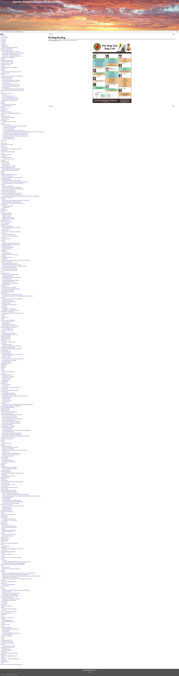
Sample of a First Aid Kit (7, 300)
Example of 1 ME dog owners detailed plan (11, 113)
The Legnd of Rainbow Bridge (8, 333)
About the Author (5, 37)
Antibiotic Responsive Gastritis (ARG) (9, 67)
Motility (3, 440)
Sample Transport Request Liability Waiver (11, 633)
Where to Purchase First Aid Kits (9, 301)
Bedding (3, 101)
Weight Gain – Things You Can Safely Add (10, 658)
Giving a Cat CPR (5, 164)
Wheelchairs (3, 660)
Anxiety (2, 70)
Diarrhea (3, 184)
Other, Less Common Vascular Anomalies (11, 593)
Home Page (3, 36)
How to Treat (5, 251)
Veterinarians (4, 651)
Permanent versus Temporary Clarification (11, 288)
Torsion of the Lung (5, 624)
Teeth (2, 616)
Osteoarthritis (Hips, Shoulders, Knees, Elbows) (12, 76)
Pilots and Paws (4, 516)
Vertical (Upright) (6, 284)
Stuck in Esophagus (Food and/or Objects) (10, 596)
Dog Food (3, 208)
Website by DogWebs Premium (89, 670)
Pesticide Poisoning (6, 507)
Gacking (3, 316)
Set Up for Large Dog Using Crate (9, 468)
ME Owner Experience (7, 650)
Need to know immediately (8, 117)
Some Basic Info (5, 207)
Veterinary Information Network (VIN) (9, 653)
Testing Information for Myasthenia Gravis (11, 453)
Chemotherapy (4, 147)
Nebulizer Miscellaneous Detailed (9, 467)
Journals (3, 368)
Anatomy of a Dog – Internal (7, 63)
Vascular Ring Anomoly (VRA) (7, 647)
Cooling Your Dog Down (6, 157)
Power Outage (4, 521)
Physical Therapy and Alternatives (8, 514)
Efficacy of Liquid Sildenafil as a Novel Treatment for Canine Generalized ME (18, 573)
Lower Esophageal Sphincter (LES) (8, 394)
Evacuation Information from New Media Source (12, 354)
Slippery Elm (4, 583)
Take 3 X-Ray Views (6, 83)
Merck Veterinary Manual (7, 413)
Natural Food (4, 463)
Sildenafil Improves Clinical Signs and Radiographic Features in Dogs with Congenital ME (21, 576)
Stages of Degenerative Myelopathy (10, 170)
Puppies (3, 533)
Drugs (2, 211)
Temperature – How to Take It (7, 617)
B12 (2, 91)
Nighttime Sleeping (5, 477)
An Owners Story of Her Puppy (8, 534)
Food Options (4, 306)
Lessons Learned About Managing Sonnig (11, 387)
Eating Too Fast (4, 230)
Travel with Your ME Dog (6, 636)
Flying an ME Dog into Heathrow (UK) (10, 628)
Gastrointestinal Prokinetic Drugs (9, 417)
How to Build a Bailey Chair (8, 96)
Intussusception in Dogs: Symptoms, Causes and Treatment (15, 181)
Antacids (3, 66)
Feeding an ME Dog (5, 273)
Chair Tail (4, 94)
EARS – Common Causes (6, 221)
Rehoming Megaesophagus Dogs (8, 551)
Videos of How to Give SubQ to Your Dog (11, 598)
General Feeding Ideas (7, 278)
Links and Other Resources (7, 497)
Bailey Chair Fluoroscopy (7, 176)
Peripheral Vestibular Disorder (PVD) (9, 490)
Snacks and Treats (5, 586)
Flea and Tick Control (5, 303)
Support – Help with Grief (6, 606)
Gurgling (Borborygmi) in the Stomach (9, 334)
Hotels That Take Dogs (6, 351)
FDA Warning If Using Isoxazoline (9, 304)
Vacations (3, 644)
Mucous (3, 441)
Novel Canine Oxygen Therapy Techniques (11, 80)
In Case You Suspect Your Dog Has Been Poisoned (12, 506)
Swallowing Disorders (6, 613)
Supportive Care (5, 451)
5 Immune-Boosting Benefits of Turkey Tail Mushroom (15, 126)
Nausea (2, 464)
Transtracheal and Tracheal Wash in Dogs (11, 84)
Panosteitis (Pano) (6, 384)
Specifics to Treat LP (6, 378)
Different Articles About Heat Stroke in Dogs (11, 346)
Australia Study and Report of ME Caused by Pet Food (12, 90)
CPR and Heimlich (5, 161)
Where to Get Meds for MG (8, 456)
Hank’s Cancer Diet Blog (8, 128)
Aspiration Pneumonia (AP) (7, 77)
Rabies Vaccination (5, 538)
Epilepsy (3, 240)
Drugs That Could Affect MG (8, 448)
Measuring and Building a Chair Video (10, 98)
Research (3, 558)
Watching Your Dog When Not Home (9, 656)
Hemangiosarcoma (6, 124)
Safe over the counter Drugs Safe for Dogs (11, 421)
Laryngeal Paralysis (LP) (6, 374)
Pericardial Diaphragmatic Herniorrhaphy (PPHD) (12, 183)
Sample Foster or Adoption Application (10, 54)
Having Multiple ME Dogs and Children (10, 280)
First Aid (3, 297)
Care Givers (3, 140)
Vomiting (3, 654)
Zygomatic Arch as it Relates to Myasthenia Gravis (11, 664)
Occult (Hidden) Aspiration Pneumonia (10, 81)
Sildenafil (3, 571)
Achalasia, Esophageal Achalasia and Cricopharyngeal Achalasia (15, 590)
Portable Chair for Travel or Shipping (10, 283)
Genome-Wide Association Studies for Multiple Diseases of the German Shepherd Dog (20, 196)
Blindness (3, 107)
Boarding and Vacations (6, 111)
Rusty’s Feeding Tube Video (8, 290)
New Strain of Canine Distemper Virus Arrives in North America (15, 200)
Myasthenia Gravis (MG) (6, 446)
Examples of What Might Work (9, 581)
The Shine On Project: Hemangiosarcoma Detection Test (15, 134)
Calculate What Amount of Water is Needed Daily (12, 358)
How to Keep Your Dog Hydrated (9, 360)
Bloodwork (3, 110)
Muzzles (3, 444)
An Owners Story (5, 546)
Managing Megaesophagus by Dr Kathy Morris (11, 406)
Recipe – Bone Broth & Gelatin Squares (9, 543)
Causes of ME (4, 143)
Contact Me (3, 39)
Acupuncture (4, 44)
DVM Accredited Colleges (6, 213)
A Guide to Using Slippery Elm (8, 584)
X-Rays (2, 663)
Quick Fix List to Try (6, 228)
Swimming (3, 614)
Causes (3, 241)
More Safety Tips (6, 567)
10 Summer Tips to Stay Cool (8, 159)
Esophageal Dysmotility (6, 246)
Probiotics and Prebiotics (8, 138)
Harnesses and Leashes (6, 338)
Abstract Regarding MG (7, 620)
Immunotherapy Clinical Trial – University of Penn (14, 130)
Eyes (2, 271)
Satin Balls (4, 307)
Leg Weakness (4, 383)
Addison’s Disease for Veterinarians (9, 47)
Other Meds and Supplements (8, 420)
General (2, 318)
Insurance (3, 367)
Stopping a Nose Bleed (7, 460)
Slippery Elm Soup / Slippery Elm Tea (10, 254)
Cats (2, 141)
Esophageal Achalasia (6, 248)
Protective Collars (5, 524)
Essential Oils (4, 258)
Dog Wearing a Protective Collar (9, 526)
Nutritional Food (4, 480)
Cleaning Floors (4, 150)
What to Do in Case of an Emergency (10, 236)
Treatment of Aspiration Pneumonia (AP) (11, 86)
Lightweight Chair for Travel (8, 281)
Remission (3, 553)
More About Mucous (6, 443)
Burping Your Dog (5, 119)
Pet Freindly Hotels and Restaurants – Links (11, 264)
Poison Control (4, 517)
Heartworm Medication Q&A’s (8, 341)
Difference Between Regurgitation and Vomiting (12, 548)
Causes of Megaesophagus (8, 427)
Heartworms (4, 340)
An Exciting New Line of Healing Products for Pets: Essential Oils (16, 260)
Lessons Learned (4, 386)
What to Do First (5, 87)
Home (2, 31)
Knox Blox (3, 373)
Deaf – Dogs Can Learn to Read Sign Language (12, 194)
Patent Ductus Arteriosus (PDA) (8, 484)
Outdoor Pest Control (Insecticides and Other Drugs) (12, 481)
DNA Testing (4, 204)
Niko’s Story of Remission (7, 554)
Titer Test (3, 623)
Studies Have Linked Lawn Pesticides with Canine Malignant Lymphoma (17, 404)
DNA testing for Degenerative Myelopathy (11, 168)
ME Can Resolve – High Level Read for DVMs (11, 433)
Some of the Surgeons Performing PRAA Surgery (12, 501)
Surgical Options (5, 380)
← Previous (50, 34)
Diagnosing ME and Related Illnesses (9, 174)
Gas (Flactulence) (4, 317)
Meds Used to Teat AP (7, 79)
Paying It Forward (5, 486)
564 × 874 (64, 40)
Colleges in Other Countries (8, 217)
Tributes (3, 637)
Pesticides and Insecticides (6, 504)
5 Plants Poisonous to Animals (8, 518)
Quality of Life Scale (6, 238)
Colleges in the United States (8, 218)
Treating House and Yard (7, 508)
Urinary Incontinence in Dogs (7, 641)
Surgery (2, 607)
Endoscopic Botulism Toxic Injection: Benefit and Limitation (15, 396)
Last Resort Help (4, 381)
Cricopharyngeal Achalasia (7, 247)
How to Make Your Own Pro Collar (9, 527)
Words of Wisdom (5, 661)
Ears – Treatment (6, 223)
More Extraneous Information (8, 476)
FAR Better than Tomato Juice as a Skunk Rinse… (12, 298)
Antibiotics (3, 68)
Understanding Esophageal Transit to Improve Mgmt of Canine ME (16, 578)
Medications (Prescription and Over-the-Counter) (11, 414)
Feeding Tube (4, 286)
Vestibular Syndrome (5, 648)
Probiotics (3, 528)
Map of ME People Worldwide (7, 407)
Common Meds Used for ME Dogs (9, 416)
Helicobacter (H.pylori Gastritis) (8, 347)
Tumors (2, 638)
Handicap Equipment (5, 337)
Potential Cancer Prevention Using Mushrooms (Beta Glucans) (15, 136)
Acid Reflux (3, 41)
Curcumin (4, 560)
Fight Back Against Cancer (8, 137)
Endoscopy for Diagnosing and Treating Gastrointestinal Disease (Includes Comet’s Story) (21, 496)
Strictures (3, 588)
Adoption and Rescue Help (6, 50)
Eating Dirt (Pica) (4, 224)
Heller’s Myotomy (6, 398)
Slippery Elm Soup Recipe (7, 186)
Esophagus (3, 256)
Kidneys (3, 370)
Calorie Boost (4, 120)
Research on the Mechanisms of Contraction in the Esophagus (15, 574)
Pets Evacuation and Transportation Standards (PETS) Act (14, 266)
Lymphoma (3, 403)
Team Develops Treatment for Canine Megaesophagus (13, 563)
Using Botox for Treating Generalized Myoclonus (12, 203)
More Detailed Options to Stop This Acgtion (11, 227)
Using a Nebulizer (6, 470)
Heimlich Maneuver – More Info (9, 166)
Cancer (2, 123)
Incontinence (4, 366)
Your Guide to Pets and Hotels (8, 646)
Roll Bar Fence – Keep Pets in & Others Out (11, 568)
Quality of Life (4, 537)
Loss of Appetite (4, 391)
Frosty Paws (3, 314)
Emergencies (4, 233)
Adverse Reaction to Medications (8, 57)
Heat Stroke (3, 343)
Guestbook (3, 40)
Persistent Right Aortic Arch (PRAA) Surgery (11, 500)
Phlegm (2, 513)
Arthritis (3, 74)
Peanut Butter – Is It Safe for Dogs (9, 520)
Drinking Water (4, 210)
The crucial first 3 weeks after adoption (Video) (12, 56)
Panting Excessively (5, 483)
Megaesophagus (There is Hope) (8, 426)
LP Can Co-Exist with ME (7, 377)
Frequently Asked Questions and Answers (11, 243)
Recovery (4, 610)
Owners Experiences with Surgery (9, 608)
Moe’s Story (4, 603)
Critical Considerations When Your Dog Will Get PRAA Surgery (15, 494)
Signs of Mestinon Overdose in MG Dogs (11, 423)
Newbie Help (4, 474)
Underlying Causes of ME (6, 640)
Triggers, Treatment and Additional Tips (10, 244)
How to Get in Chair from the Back (9, 97)
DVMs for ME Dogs (5, 220)
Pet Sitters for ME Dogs (6, 510)
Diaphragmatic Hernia (6, 178)
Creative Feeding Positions (7, 276)
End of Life (3, 237)
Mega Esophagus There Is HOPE (9, 104)
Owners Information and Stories (9, 287)
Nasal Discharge (4, 458)
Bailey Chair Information (6, 93)
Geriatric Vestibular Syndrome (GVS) (9, 327)
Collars (2, 153)
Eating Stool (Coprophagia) (7, 226)
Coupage (3, 160)
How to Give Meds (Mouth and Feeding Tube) (12, 418)
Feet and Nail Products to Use (7, 291)
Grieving (3, 331)
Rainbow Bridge (4, 540)
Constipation (4, 156)
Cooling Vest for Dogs (7, 344)
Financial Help (4, 293)
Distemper (3, 198)
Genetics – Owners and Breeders (8, 320)
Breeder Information (5, 116)
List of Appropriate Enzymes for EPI (9, 270)
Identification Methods (6, 363)
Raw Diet (3, 541)
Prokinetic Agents (6, 401)
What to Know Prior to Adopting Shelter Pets (11, 557)
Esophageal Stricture (6, 591)
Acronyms (3, 43)
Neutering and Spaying (6, 471)
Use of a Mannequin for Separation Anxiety (11, 71)
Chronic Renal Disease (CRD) (8, 371)
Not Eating (3, 478)
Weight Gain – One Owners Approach (10, 310)
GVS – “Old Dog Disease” (7, 328)
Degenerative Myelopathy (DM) (8, 167)
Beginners (3, 103)
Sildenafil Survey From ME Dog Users (10, 577)
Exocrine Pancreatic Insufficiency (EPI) (9, 268)
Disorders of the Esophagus (7, 197)
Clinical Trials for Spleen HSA (9, 127)
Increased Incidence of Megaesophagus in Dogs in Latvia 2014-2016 (16, 561)
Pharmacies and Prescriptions (7, 511)
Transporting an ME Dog (6, 627)
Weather (3, 657)
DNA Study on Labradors (7, 206)
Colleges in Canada (6, 216)
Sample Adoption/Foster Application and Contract (13, 53)
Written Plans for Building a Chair (9, 100)
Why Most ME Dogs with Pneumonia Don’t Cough (13, 88)
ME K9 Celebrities (5, 410)
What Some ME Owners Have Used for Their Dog (12, 188)
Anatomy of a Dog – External (7, 61)
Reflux (2, 544)
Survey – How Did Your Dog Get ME (9, 611)
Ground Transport (6, 630)
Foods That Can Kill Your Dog (7, 311)
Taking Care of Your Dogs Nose (8, 461)
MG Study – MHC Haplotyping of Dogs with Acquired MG (14, 450)
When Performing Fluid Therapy (9, 600)
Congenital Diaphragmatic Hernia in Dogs (11, 180)
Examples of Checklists (10, 31)
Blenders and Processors (6, 106)
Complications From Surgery (8, 376)
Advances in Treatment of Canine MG (10, 447)
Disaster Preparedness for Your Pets (9, 263)
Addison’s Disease (5, 46)
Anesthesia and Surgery (6, 64)
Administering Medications (7, 48)
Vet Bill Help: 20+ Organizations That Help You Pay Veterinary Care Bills (17, 296)
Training (3, 626)
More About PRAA (6, 498)
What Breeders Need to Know (8, 324)
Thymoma (3, 618)
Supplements (4, 604)
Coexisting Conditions (7, 428)
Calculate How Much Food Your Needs (10, 274)
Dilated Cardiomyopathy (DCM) (8, 190)
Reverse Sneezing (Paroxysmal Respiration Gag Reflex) (12, 564)
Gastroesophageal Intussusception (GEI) (9, 326)
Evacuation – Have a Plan (6, 261)
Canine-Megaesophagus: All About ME (11, 674)
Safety (2, 566)
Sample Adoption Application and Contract (11, 51)
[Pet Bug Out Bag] (111, 73)
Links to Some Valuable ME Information (9, 390)
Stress (2, 587)
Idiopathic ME (4, 364)
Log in (89, 672)
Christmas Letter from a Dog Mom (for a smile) (11, 148)
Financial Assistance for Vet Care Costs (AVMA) (12, 294)
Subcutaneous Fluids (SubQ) (7, 597)
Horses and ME (4, 350)
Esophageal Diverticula (7, 257)
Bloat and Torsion (5, 108)
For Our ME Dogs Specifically (8, 234)
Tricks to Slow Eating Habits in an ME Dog (11, 231)
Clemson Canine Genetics (7, 321)
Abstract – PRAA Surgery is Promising (10, 493)
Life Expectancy (4, 388)
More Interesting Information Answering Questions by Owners (15, 436)
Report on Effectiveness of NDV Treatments (11, 201)
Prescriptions (4, 523)
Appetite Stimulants (5, 73)
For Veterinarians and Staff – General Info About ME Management (16, 430)
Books (2, 114)
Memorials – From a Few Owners (8, 437)
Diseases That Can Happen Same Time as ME (10, 193)
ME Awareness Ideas (5, 408)
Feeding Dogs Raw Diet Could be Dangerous (11, 277)
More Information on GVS (7, 330)
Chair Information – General (7, 144)
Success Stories (4, 601)
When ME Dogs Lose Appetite (8, 393)
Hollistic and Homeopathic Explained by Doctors (11, 348)
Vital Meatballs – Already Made (9, 308)
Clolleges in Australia (6, 214)
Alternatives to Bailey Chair (7, 60)
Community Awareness (6, 154)
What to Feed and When (7, 536)
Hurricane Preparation (6, 353)
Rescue (2, 556)
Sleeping (3, 580)
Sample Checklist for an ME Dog (9, 267)
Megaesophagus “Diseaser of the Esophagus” (11, 434)
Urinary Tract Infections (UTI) (7, 643)
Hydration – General (5, 357)
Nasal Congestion (5, 457)
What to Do (4, 550)
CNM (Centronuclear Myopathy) (8, 151)
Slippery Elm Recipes (6, 253)
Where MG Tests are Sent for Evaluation (10, 454)
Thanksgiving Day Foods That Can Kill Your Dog (12, 313)
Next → (173, 34)
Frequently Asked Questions (8, 431)
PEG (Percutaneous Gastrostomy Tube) (9, 487)
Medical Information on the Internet (9, 411)
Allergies (3, 58)
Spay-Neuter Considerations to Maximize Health (12, 473)
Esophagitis (3, 250)
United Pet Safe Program (7, 634)
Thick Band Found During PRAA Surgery (10, 503)
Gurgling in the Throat (6, 336)
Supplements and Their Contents (9, 121)
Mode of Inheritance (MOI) (7, 438)
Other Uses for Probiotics (7, 531)
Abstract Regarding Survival (8, 621)
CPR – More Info (5, 163)
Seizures (3, 570)
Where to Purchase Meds (7, 424)
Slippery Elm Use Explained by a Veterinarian (11, 187)
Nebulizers (3, 466)
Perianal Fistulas (4, 488)
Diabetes (3, 173)
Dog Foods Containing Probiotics (9, 530)
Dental (2, 171)
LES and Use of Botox (6, 400)
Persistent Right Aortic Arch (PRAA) (8, 491)
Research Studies (5, 323)
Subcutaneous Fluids (6, 361)
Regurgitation (4, 547)
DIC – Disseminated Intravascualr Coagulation (12, 177)
